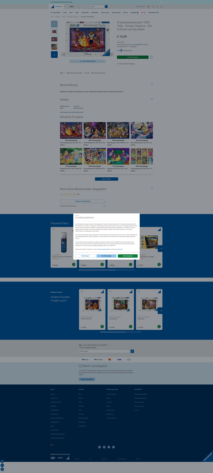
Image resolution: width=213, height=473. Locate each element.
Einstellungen (85, 256)
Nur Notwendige (106, 256)
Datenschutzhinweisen (104, 249)
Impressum (120, 249)
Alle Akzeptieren (128, 256)
